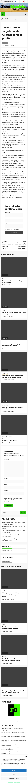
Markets (7, 342)
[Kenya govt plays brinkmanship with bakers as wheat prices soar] (14, 677)
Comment (7, 459)
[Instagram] (14, 721)
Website (6, 490)
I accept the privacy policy (12, 229)
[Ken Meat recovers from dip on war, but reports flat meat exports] (14, 645)
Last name (7, 218)
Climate (3, 373)
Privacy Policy (10, 782)
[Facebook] (8, 721)
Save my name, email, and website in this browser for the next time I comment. (13, 499)
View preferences (14, 778)
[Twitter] (17, 721)
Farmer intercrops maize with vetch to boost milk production (7, 244)
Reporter (12, 45)
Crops (3, 24)
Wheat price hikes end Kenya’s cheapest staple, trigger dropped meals (12, 594)
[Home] (3, 14)
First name (7, 212)
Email (6, 223)
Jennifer (11, 284)
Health (3, 590)
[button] (26, 756)
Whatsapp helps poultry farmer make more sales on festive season (20, 244)
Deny (14, 774)
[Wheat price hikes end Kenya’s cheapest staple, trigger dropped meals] (14, 579)
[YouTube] (11, 721)
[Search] (26, 14)
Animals (4, 656)
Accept (14, 770)
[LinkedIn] (20, 721)
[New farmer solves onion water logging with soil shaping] (14, 613)
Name (6, 478)
